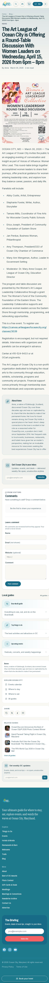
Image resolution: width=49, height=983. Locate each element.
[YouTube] (15, 949)
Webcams (6, 849)
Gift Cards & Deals (9, 884)
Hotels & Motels (8, 840)
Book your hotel (26, 979)
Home (4, 14)
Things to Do (7, 831)
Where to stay (14, 689)
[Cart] (29, 4)
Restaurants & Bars (9, 845)
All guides (12, 699)
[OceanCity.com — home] (6, 801)
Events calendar (15, 684)
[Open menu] (45, 4)
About (4, 871)
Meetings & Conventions (11, 894)
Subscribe (41, 477)
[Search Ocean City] (15, 3)
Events (4, 836)
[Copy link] (6, 713)
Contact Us (6, 903)
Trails (4, 854)
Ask (39, 4)
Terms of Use (21, 967)
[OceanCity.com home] (7, 4)
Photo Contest (7, 880)
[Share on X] (12, 713)
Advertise (6, 907)
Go (45, 777)
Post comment (13, 584)
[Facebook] (4, 949)
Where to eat (13, 694)
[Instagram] (10, 949)
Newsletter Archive (9, 898)
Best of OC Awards (9, 875)
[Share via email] (23, 713)
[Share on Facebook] (17, 713)
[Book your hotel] (22, 3)
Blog (10, 14)
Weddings (6, 889)
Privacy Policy (8, 967)
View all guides (9, 755)
